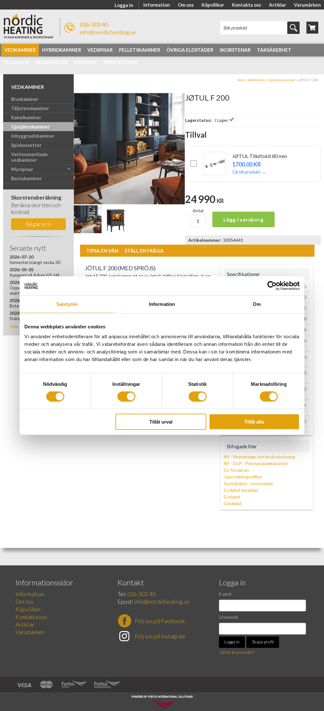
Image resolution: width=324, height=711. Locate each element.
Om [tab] (257, 303)
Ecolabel (232, 496)
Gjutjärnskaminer (281, 80)
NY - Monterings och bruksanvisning (259, 456)
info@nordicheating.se (108, 32)
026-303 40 (94, 24)
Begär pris (38, 224)
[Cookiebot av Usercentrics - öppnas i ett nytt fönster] (272, 285)
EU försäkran (236, 470)
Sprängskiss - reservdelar (248, 483)
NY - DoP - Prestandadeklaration (256, 463)
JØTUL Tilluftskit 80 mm (259, 156)
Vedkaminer (256, 80)
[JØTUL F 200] (129, 202)
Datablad (232, 503)
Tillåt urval (160, 422)
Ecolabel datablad (241, 490)
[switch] (126, 396)
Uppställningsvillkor (243, 476)
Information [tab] (162, 303)
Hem (240, 80)
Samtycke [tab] (67, 303)
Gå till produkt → (249, 171)
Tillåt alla (254, 422)
